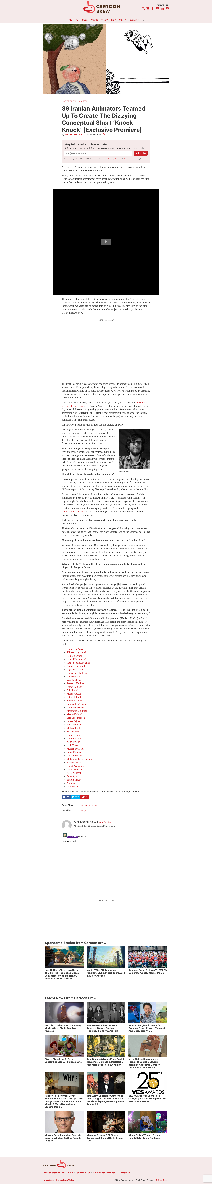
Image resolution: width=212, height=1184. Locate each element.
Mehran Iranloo (74, 728)
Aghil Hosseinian (75, 669)
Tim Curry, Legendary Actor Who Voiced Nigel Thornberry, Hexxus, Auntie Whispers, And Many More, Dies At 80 (106, 1100)
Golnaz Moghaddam (77, 673)
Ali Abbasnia (73, 676)
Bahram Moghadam (76, 704)
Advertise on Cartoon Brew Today (58, 1180)
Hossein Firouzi (75, 700)
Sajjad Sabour (74, 735)
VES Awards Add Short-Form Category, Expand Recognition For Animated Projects (147, 1099)
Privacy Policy (113, 159)
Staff (70, 1172)
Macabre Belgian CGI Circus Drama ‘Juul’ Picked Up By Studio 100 (105, 1138)
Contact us (124, 1172)
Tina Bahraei (73, 731)
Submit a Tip (83, 1172)
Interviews (69, 101)
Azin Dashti (73, 786)
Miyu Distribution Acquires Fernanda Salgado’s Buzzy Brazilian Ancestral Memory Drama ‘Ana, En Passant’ (144, 1063)
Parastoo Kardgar (75, 683)
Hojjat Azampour (75, 766)
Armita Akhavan (75, 755)
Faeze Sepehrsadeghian (78, 662)
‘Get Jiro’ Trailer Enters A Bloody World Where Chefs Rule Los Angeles (63, 1028)
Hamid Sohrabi (74, 655)
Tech (103, 20)
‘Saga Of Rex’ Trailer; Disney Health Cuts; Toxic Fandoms (144, 1136)
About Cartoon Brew (54, 1172)
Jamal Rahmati (74, 752)
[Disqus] (106, 863)
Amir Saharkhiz (75, 738)
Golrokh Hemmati (76, 666)
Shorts (85, 20)
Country (133, 20)
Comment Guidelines (104, 1172)
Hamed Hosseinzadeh (77, 659)
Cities (122, 20)
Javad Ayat (72, 776)
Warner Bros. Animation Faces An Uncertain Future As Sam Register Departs (63, 1138)
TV (77, 20)
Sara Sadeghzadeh (76, 717)
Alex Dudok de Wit (75, 134)
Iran (84, 810)
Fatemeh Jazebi (74, 697)
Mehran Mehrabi (75, 748)
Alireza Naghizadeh (76, 652)
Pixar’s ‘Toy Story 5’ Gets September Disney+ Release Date (63, 1060)
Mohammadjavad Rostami (80, 759)
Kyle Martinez (74, 762)
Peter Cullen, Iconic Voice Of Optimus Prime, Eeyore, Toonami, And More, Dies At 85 (147, 1028)
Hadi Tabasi (73, 745)
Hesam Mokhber (75, 769)
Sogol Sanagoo (74, 779)
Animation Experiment (73, 511)
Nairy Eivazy (73, 741)
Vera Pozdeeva (74, 680)
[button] (106, 242)
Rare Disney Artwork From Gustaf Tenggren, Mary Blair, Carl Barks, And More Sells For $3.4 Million (105, 1062)
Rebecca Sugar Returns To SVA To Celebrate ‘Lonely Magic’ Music (147, 971)
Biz (112, 20)
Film (70, 20)
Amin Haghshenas (76, 707)
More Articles (105, 822)
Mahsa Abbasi (74, 693)
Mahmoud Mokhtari (77, 711)
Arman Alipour (74, 686)
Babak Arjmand (74, 721)
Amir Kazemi (73, 783)
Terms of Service (130, 159)
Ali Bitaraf (72, 690)
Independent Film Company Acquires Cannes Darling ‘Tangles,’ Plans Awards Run (102, 1028)
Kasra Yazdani (74, 772)
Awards (94, 20)
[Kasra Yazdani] (134, 449)
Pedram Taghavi (75, 649)
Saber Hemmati (74, 724)
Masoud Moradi (75, 714)
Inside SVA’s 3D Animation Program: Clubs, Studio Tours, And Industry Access (106, 973)
